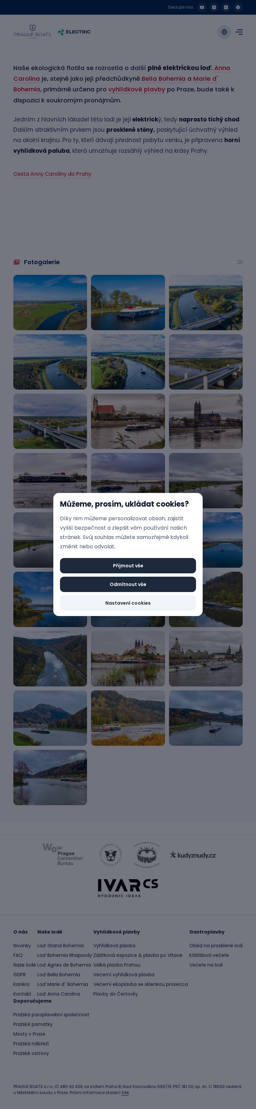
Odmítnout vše (128, 584)
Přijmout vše (128, 565)
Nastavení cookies (128, 603)
